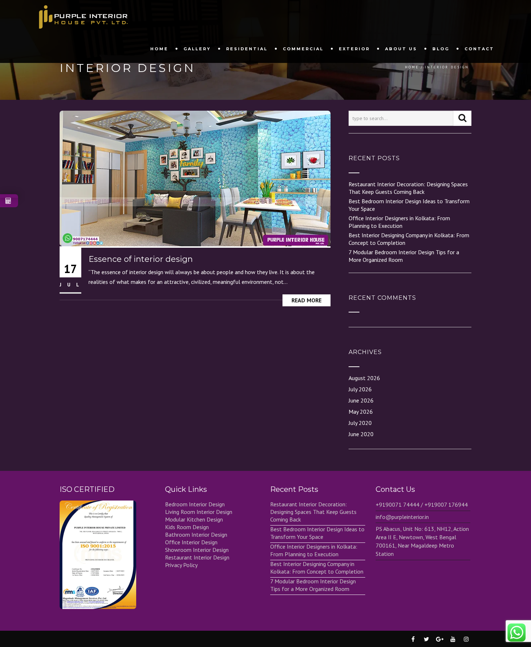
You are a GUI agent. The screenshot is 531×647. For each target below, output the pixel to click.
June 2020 (361, 434)
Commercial (303, 48)
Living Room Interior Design (198, 511)
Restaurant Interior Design (197, 557)
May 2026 (361, 411)
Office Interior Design (191, 542)
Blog (440, 48)
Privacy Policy (181, 565)
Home (159, 48)
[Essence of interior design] (195, 178)
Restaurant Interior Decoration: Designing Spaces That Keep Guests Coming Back (408, 187)
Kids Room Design (187, 527)
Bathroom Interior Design (196, 534)
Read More (306, 300)
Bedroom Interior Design (195, 504)
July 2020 (360, 422)
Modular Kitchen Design (194, 519)
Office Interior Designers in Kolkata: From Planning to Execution (399, 221)
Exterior (354, 48)
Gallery (197, 48)
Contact (479, 48)
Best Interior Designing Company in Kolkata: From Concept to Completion (316, 567)
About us (401, 48)
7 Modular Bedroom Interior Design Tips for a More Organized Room (313, 585)
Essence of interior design (140, 259)
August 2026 (364, 378)
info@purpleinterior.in (402, 516)
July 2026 (360, 389)
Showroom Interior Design (197, 549)
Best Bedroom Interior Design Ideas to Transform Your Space (317, 532)
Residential (247, 48)
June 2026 (361, 400)
